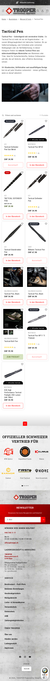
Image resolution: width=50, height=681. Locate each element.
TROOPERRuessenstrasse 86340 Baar (11, 556)
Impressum (9, 648)
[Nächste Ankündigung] (45, 2)
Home (4, 19)
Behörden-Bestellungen (14, 589)
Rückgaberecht (11, 598)
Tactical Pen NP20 (35, 147)
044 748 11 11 (10, 533)
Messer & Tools (25, 19)
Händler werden (11, 639)
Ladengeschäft (11, 643)
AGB (6, 616)
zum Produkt (13, 357)
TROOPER (20, 678)
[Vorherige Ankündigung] (4, 2)
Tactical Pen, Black (11, 294)
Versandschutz (11, 607)
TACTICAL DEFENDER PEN (13, 199)
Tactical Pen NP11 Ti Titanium (36, 336)
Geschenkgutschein (12, 593)
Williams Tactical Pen (36, 250)
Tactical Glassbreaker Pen (12, 251)
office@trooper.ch (11, 543)
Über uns (8, 634)
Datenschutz (10, 611)
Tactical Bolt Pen (11, 341)
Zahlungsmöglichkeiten (14, 620)
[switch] (45, 677)
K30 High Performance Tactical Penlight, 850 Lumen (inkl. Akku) (12, 393)
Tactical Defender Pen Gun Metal (11, 148)
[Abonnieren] (43, 519)
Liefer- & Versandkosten (15, 602)
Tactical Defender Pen (35, 199)
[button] (3, 10)
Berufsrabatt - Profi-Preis (15, 584)
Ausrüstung (13, 19)
